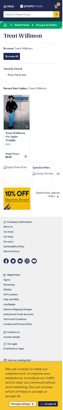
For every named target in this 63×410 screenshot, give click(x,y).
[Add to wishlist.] (25, 156)
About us (8, 226)
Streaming (9, 284)
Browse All (11, 56)
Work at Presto (12, 251)
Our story (8, 241)
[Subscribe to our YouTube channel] (34, 261)
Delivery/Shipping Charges (18, 309)
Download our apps (14, 348)
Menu (10, 6)
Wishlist (8, 289)
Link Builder (10, 304)
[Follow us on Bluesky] (21, 261)
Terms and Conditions (15, 319)
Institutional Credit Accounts (18, 314)
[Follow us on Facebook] (7, 261)
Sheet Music (22, 25)
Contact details (12, 337)
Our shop (8, 236)
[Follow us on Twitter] (14, 261)
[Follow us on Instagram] (27, 261)
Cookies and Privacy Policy (18, 324)
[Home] (5, 25)
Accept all (50, 403)
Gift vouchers (11, 294)
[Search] (56, 14)
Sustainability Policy (14, 246)
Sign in (7, 279)
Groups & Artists (46, 25)
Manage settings (20, 403)
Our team (9, 231)
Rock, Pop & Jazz (17, 74)
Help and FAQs (11, 299)
